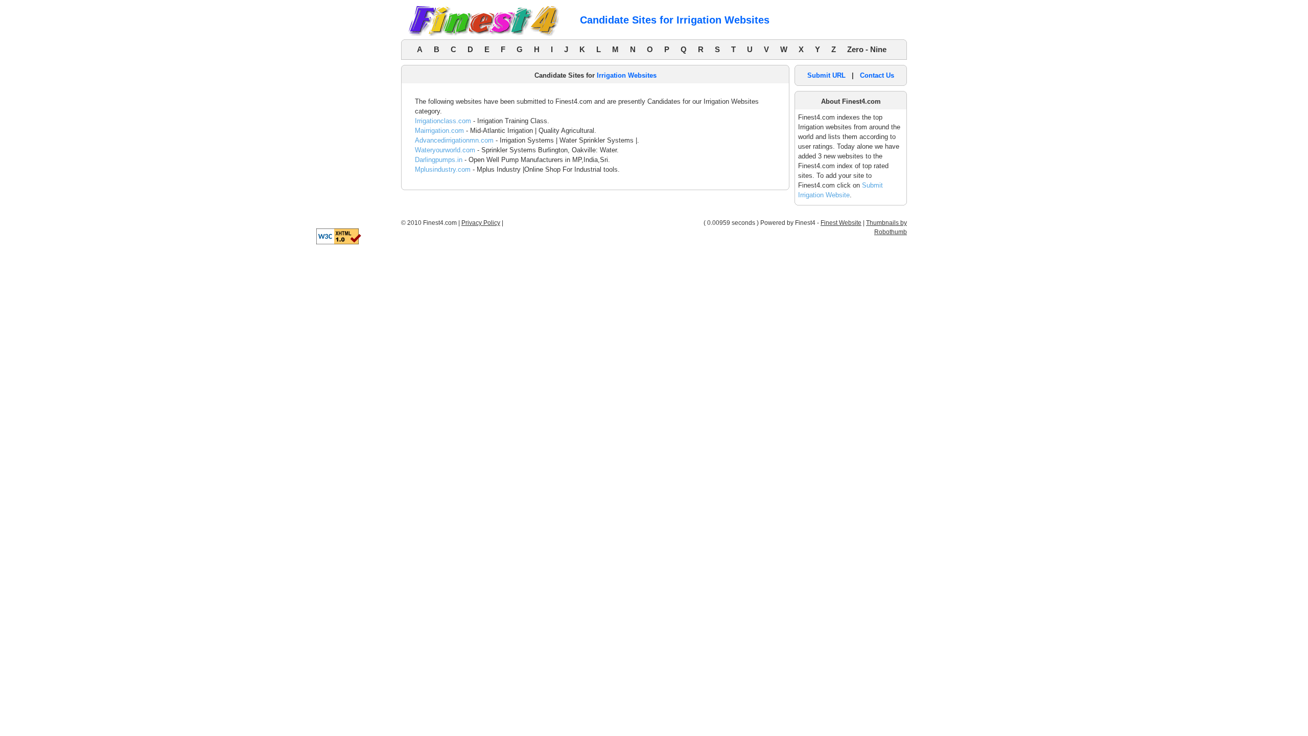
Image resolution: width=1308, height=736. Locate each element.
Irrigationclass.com (443, 121)
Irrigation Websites (627, 75)
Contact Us (877, 75)
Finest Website (841, 222)
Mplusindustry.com (443, 169)
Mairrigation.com (439, 130)
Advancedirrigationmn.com (454, 140)
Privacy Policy (480, 222)
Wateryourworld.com (445, 150)
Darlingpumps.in (438, 160)
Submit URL (826, 75)
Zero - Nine (866, 49)
